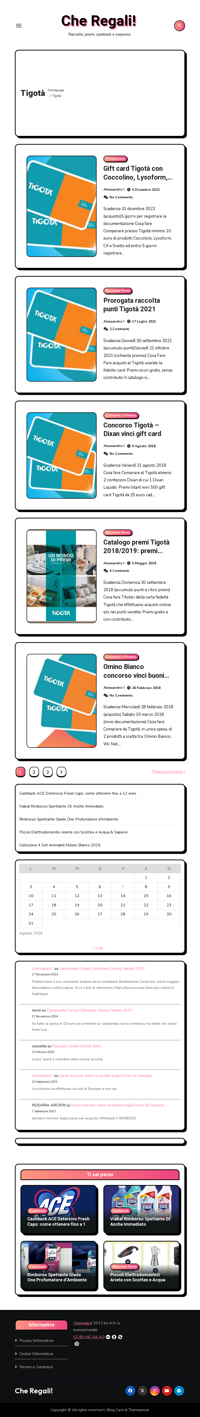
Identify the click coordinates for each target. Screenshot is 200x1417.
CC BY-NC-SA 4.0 (89, 1337)
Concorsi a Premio (121, 415)
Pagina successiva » (168, 771)
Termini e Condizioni (36, 1367)
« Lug (98, 948)
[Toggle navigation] (19, 26)
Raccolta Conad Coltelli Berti (76, 1046)
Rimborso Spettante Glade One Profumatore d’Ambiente (68, 819)
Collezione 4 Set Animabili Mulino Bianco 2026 (60, 845)
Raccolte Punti (118, 290)
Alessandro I (113, 189)
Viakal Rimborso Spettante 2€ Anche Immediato (61, 806)
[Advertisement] (124, 92)
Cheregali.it (82, 1323)
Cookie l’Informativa (36, 1353)
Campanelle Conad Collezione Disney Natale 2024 (102, 968)
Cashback (38, 1210)
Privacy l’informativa (36, 1340)
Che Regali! (98, 21)
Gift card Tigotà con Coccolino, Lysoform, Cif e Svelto (135, 177)
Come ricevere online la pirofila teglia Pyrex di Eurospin (105, 1075)
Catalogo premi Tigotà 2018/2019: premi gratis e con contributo (137, 551)
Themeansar (138, 1410)
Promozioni (115, 158)
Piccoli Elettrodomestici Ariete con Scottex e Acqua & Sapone (73, 832)
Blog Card (115, 1410)
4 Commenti (119, 570)
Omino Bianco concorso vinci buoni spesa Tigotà (133, 675)
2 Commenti (119, 329)
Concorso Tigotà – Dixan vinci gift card (132, 430)
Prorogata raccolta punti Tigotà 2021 (131, 305)
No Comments (121, 197)
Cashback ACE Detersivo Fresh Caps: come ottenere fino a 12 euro (77, 793)
